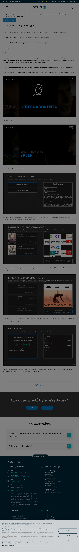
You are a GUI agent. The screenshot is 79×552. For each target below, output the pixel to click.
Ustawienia (68, 540)
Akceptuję (68, 530)
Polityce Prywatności (6, 530)
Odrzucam (68, 535)
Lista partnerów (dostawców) (8, 545)
